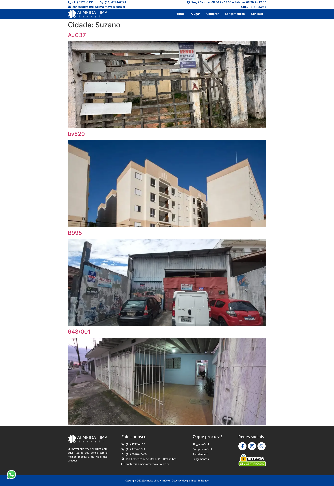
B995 (75, 232)
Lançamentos (235, 14)
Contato (257, 14)
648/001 (79, 331)
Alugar (195, 14)
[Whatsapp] (261, 446)
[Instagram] (252, 446)
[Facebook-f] (242, 446)
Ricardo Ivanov (200, 480)
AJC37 (77, 35)
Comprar (212, 14)
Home (180, 14)
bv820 (76, 133)
